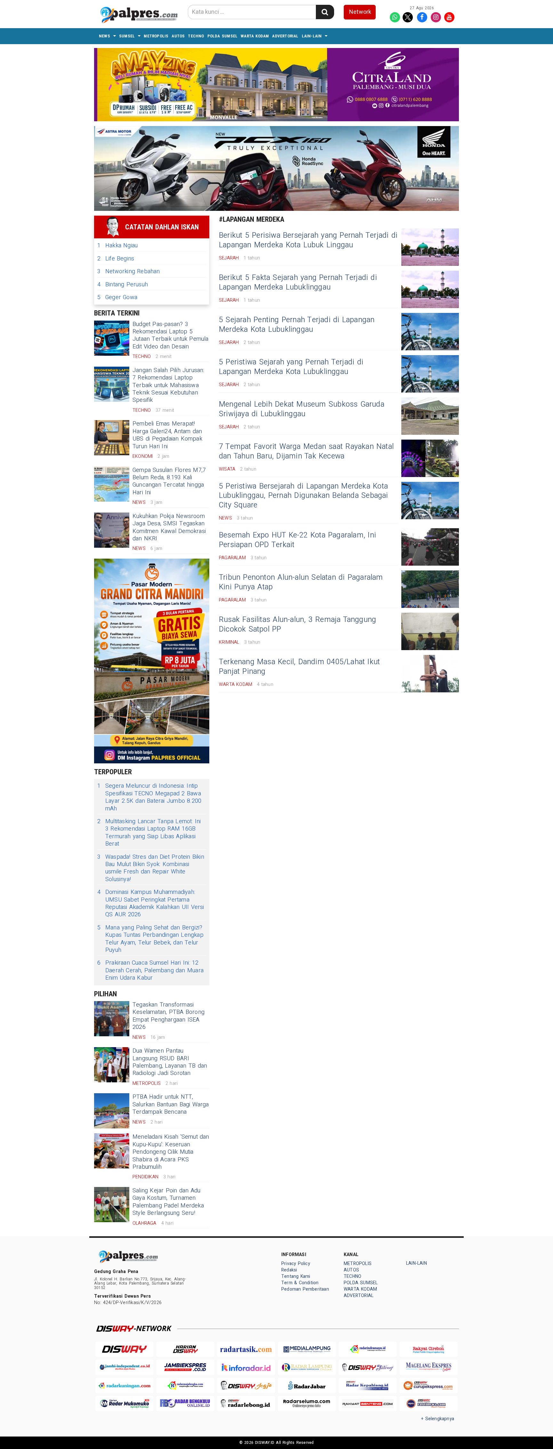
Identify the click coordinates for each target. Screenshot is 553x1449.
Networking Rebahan (128, 271)
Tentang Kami (295, 1276)
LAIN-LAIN (312, 36)
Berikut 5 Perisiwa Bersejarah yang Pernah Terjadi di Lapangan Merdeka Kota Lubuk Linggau (308, 240)
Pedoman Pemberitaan (305, 1289)
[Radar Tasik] (246, 1349)
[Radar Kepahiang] (367, 1385)
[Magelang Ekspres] (428, 1367)
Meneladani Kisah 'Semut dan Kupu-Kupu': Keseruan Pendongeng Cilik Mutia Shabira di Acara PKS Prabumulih (170, 1152)
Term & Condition (299, 1282)
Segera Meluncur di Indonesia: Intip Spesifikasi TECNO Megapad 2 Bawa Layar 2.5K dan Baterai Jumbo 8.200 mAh (149, 797)
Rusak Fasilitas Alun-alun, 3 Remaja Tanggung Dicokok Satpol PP (297, 624)
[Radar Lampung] (306, 1367)
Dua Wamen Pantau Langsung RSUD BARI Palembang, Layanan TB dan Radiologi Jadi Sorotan (169, 1062)
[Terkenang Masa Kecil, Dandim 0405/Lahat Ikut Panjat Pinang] (430, 673)
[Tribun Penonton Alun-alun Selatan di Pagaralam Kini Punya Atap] (430, 589)
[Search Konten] (325, 12)
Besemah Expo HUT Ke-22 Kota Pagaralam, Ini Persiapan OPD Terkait (297, 540)
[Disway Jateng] (367, 1367)
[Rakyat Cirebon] (428, 1349)
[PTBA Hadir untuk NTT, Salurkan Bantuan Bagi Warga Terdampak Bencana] (111, 1110)
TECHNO (196, 36)
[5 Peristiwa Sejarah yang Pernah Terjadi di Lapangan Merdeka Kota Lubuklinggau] (430, 374)
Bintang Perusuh (122, 284)
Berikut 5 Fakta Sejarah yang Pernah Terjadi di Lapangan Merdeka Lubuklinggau (298, 282)
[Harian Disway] (185, 1349)
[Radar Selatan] (428, 1404)
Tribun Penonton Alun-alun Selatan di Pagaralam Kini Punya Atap (301, 582)
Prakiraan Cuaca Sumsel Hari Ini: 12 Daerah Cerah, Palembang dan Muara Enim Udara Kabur (150, 970)
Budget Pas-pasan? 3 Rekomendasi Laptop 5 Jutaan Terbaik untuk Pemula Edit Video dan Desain (170, 335)
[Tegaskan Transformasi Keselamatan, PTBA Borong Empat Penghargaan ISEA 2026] (111, 1018)
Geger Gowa (117, 297)
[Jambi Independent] (124, 1367)
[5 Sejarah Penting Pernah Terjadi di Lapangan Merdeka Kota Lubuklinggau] (430, 331)
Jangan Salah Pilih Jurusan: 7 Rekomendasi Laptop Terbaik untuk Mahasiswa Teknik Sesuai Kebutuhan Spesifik (168, 385)
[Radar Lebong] (246, 1404)
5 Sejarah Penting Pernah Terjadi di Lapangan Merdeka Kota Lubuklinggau (296, 324)
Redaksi (289, 1270)
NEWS (104, 36)
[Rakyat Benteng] (367, 1404)
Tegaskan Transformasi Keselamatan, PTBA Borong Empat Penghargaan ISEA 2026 (168, 1015)
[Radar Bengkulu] (185, 1404)
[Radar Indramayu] (367, 1349)
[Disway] (124, 1349)
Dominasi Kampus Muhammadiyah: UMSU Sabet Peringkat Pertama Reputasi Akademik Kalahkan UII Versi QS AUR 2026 (150, 903)
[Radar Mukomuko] (124, 1404)
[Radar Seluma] (306, 1404)
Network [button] (360, 12)
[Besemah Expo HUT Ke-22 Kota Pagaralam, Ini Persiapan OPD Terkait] (430, 547)
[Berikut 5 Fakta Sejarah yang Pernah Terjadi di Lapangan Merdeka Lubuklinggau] (430, 289)
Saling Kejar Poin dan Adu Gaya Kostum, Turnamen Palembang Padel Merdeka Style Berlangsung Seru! (168, 1201)
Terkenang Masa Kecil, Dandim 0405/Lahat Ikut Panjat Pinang (299, 667)
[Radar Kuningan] (124, 1385)
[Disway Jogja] (246, 1385)
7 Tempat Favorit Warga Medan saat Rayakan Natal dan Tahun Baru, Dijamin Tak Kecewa (306, 451)
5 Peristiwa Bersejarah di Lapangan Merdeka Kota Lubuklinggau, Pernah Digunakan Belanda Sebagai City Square (303, 496)
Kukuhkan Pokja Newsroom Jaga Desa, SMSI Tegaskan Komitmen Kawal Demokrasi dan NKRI (169, 527)
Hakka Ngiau (117, 245)
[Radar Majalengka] (185, 1385)
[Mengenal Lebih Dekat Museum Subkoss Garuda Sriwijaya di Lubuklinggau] (430, 416)
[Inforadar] (246, 1367)
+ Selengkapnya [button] (437, 1418)
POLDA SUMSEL (222, 36)
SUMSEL (127, 36)
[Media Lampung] (306, 1349)
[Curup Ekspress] (428, 1385)
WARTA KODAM (255, 36)
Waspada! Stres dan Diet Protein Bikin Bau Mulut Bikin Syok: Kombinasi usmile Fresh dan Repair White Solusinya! (150, 868)
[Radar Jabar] (306, 1385)
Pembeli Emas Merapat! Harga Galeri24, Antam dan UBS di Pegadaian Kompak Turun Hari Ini (167, 434)
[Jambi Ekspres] (185, 1367)
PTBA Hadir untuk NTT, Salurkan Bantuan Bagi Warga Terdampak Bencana (170, 1104)
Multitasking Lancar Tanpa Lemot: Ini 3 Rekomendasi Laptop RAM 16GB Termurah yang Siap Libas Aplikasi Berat (149, 833)
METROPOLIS (156, 36)
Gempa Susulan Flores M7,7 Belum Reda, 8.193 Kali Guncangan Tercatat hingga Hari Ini (169, 481)
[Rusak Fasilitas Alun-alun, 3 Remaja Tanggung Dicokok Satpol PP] (430, 631)
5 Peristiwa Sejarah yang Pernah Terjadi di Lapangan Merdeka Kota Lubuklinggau (291, 367)
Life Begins (115, 258)
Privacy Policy (295, 1263)
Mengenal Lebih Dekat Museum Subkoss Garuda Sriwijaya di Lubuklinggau (301, 409)
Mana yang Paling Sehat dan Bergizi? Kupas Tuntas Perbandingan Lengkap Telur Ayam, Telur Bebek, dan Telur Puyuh (150, 939)
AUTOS (178, 36)
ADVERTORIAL (285, 36)
